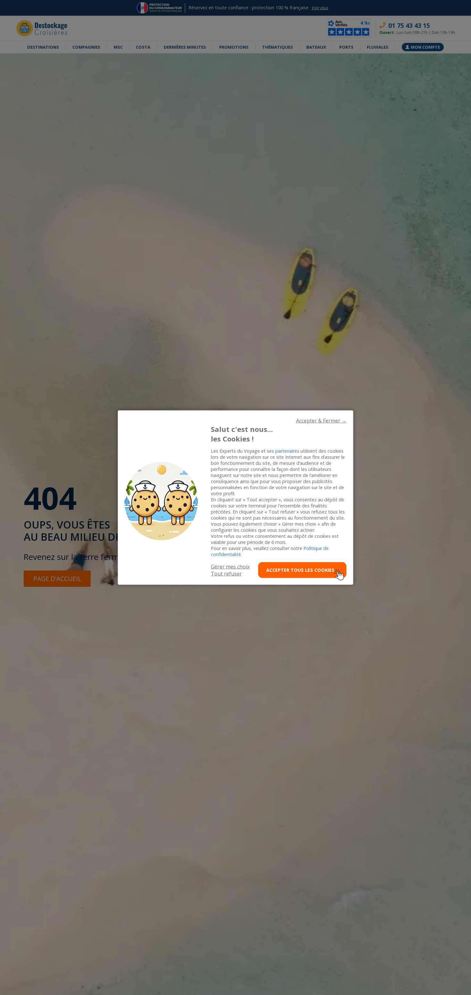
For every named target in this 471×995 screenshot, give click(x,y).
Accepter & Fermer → (321, 420)
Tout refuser (226, 573)
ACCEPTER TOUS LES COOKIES (300, 570)
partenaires (287, 451)
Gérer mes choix (230, 566)
